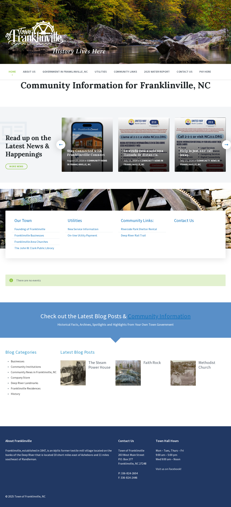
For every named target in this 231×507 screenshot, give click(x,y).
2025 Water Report (157, 71)
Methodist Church (207, 365)
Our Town (23, 220)
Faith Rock (152, 362)
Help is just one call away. (196, 153)
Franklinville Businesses (29, 235)
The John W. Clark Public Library (34, 248)
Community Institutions (26, 366)
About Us (29, 71)
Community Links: (137, 220)
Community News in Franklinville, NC (33, 372)
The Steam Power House (99, 365)
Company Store (20, 377)
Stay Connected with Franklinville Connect (86, 153)
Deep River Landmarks (24, 383)
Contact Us (184, 71)
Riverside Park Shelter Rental (139, 229)
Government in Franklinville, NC (65, 71)
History (15, 394)
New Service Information (83, 229)
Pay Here (205, 71)
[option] (87, 145)
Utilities (101, 71)
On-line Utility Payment (82, 235)
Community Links (125, 71)
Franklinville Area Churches (31, 241)
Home (12, 71)
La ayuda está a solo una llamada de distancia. (143, 153)
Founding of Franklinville (29, 229)
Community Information (159, 316)
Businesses (17, 361)
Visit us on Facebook (168, 469)
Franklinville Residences (26, 388)
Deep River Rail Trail (133, 235)
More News (16, 166)
